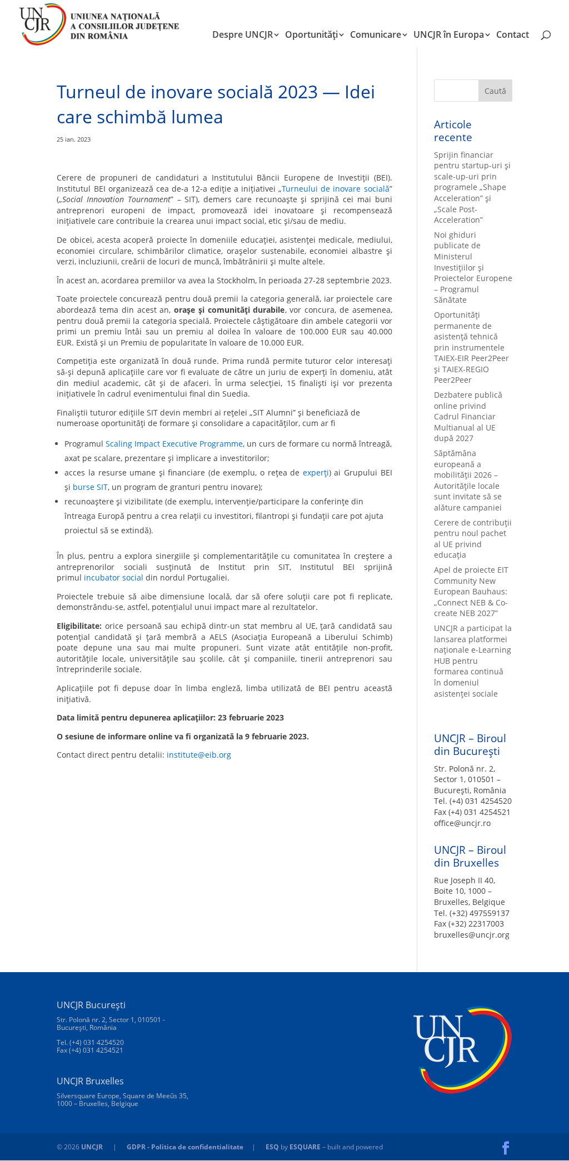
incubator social (113, 577)
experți (316, 472)
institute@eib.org (199, 754)
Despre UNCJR (242, 36)
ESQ (272, 1147)
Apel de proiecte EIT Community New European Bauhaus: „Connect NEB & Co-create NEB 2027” (471, 591)
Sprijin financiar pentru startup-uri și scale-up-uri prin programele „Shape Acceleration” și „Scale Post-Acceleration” (472, 187)
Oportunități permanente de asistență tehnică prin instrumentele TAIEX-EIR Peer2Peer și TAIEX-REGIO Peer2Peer (471, 347)
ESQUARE (305, 1147)
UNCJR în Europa (448, 36)
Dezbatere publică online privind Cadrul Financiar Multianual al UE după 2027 (468, 416)
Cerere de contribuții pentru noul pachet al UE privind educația (473, 539)
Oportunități (311, 36)
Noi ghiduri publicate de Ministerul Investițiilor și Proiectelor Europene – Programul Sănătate (473, 267)
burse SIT (90, 487)
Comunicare (375, 36)
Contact (512, 36)
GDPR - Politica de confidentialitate (185, 1147)
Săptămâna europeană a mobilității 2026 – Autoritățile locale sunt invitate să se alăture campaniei (468, 480)
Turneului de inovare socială (335, 188)
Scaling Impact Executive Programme (174, 443)
